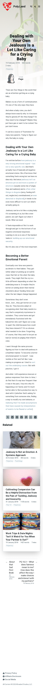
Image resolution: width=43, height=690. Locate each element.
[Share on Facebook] (21, 417)
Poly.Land (19, 6)
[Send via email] (26, 417)
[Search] (31, 6)
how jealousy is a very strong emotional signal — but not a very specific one (21, 163)
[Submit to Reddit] (12, 417)
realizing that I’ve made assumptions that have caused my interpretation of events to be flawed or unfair (21, 406)
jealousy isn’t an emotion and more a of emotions (21, 182)
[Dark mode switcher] (35, 6)
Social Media (10, 679)
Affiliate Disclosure (13, 676)
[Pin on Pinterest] (17, 417)
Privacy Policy (11, 673)
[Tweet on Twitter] (8, 417)
